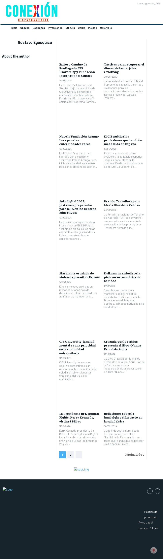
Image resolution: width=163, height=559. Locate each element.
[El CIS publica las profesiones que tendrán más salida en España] (124, 121)
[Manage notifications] (153, 550)
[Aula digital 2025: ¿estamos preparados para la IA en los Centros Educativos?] (79, 186)
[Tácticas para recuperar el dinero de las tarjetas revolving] (124, 49)
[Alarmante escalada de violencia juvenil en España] (79, 258)
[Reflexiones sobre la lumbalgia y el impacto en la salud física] (124, 399)
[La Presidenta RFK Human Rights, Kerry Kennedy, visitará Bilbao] (79, 399)
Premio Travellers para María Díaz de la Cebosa (122, 203)
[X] (157, 491)
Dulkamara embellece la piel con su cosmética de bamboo (122, 277)
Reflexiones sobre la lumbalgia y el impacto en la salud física (123, 417)
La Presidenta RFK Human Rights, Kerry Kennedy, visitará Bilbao (79, 417)
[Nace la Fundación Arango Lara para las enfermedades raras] (79, 121)
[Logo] (41, 13)
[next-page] (79, 454)
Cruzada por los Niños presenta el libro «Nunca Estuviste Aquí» (122, 345)
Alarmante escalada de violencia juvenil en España (79, 275)
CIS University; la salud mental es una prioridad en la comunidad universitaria (77, 347)
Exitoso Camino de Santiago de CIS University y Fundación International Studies (77, 70)
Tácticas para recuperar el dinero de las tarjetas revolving (124, 68)
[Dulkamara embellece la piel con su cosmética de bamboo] (124, 258)
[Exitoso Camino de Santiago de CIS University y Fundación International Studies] (79, 49)
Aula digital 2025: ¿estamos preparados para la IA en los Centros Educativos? (77, 207)
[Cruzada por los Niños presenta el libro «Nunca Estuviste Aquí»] (124, 327)
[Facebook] (150, 491)
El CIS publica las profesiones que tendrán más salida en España (123, 140)
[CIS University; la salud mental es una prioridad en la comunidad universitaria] (79, 327)
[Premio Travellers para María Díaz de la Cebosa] (124, 186)
